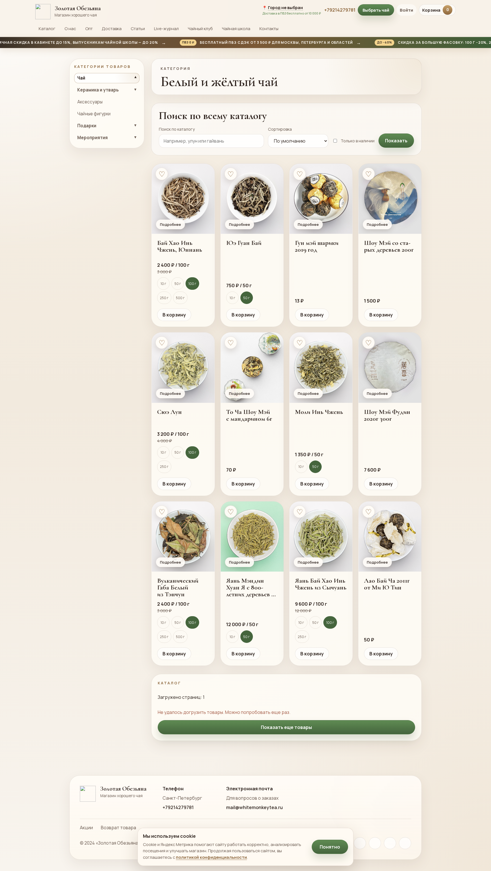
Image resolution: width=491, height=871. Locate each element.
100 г (192, 284)
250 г (164, 298)
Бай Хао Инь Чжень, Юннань (179, 246)
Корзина (435, 10)
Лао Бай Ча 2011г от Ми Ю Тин (387, 584)
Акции (86, 816)
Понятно (330, 847)
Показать (396, 140)
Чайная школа (236, 29)
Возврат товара (118, 816)
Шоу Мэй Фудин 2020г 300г (387, 415)
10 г (163, 284)
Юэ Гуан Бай (243, 242)
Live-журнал (166, 29)
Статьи (138, 29)
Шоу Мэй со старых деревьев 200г (389, 246)
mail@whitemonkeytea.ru (254, 796)
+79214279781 (339, 10)
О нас (70, 29)
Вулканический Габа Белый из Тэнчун (177, 587)
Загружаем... (286, 716)
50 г (177, 284)
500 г (180, 298)
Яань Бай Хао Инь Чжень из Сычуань (320, 584)
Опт (89, 29)
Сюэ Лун (169, 412)
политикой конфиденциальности (211, 857)
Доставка (112, 29)
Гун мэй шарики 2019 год (316, 246)
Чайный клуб (200, 29)
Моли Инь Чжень (319, 412)
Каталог (47, 29)
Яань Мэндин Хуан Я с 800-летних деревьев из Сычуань (252, 587)
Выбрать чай (376, 10)
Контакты (268, 29)
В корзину (174, 315)
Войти (406, 10)
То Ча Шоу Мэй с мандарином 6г (249, 415)
